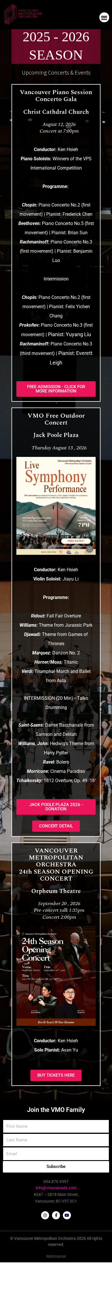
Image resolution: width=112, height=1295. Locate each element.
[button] (104, 17)
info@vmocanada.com (56, 1188)
